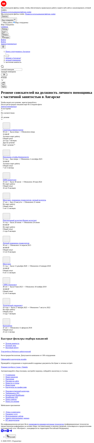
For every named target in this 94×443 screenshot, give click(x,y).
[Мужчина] (6, 153)
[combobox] (11, 69)
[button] (3, 40)
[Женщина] (6, 126)
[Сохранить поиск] (3, 84)
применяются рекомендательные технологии (46, 424)
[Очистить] (4, 75)
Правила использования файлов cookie (40, 14)
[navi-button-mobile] (3, 47)
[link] (5, 34)
